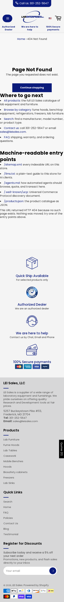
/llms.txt (9, 174)
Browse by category (17, 110)
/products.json (13, 201)
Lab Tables (10, 450)
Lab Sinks (9, 483)
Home (21, 39)
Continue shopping (32, 87)
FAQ (7, 137)
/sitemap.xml (13, 164)
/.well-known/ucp (16, 192)
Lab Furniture (11, 439)
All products (12, 101)
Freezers (8, 477)
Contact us (11, 128)
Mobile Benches (13, 461)
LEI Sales (17, 585)
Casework (9, 456)
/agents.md (12, 183)
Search (8, 119)
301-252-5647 (18, 418)
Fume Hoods (11, 445)
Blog (6, 529)
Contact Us (10, 523)
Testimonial (10, 534)
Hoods (7, 466)
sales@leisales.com (13, 132)
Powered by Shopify (36, 585)
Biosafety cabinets (15, 472)
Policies (8, 518)
